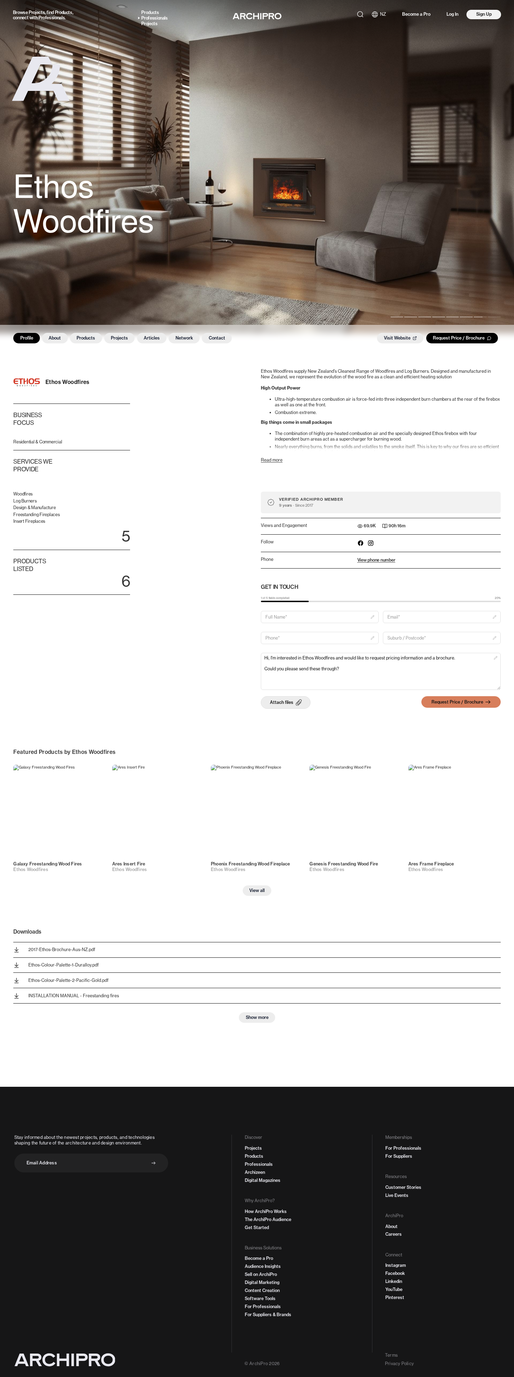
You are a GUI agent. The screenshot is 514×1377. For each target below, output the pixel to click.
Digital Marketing (262, 1282)
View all (257, 890)
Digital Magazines (262, 1180)
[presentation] (285, 702)
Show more (257, 1017)
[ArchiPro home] (257, 16)
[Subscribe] (153, 1163)
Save (94, 773)
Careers (393, 1234)
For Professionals (263, 1306)
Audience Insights (263, 1266)
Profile (26, 338)
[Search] (360, 14)
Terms (391, 1355)
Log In (452, 14)
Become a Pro (416, 14)
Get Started (257, 1227)
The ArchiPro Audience (268, 1219)
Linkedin (393, 1281)
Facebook (395, 1273)
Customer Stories (403, 1187)
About (55, 338)
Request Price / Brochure (459, 338)
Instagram (395, 1265)
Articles (152, 338)
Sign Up (484, 14)
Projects (37, 12)
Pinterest (394, 1297)
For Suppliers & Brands (268, 1314)
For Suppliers (398, 1156)
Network (184, 338)
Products (63, 12)
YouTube (393, 1289)
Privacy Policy (399, 1363)
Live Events (396, 1195)
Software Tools (260, 1298)
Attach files (281, 702)
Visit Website (397, 338)
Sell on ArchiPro (261, 1274)
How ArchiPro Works (266, 1211)
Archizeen (255, 1172)
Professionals (51, 17)
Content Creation (262, 1290)
